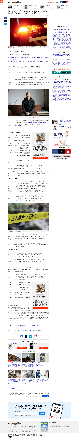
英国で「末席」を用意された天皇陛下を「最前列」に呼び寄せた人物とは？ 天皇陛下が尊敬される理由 (62, 83)
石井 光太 (36, 344)
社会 (11, 15)
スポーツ (15, 427)
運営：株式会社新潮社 (26, 431)
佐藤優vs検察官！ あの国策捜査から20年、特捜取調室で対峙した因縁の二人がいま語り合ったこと (62, 56)
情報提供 (50, 2)
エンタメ (30, 426)
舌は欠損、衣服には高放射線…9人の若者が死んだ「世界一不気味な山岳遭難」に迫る (62, 87)
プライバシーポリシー (11, 431)
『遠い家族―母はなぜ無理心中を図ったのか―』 (22, 330)
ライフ (34, 426)
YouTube (68, 150)
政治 (22, 426)
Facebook (55, 150)
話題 (15, 426)
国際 (25, 426)
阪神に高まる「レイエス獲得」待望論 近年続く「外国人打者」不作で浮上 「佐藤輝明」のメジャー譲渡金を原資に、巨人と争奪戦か (62, 35)
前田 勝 (14, 344)
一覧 (70, 26)
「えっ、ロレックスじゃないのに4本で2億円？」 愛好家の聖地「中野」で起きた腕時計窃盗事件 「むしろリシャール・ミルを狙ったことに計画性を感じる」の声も (62, 48)
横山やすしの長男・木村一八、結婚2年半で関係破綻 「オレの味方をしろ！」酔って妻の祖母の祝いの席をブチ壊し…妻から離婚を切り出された (62, 39)
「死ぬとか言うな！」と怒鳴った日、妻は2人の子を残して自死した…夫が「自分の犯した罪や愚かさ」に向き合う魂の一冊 (62, 91)
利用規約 (17, 415)
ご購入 (33, 430)
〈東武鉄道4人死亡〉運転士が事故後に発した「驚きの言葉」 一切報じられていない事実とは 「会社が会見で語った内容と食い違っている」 (28, 62)
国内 (8, 15)
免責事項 (36, 430)
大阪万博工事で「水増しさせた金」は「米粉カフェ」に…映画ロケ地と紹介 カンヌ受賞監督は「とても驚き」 (28, 58)
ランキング (10, 426)
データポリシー (18, 431)
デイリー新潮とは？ (11, 430)
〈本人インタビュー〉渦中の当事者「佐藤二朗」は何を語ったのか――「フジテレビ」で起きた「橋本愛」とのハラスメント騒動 (62, 63)
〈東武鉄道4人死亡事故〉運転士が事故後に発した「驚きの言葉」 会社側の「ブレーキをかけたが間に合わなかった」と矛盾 (62, 31)
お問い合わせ (22, 430)
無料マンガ (24, 427)
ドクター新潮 (31, 427)
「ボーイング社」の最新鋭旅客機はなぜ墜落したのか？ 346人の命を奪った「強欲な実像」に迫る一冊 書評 (62, 99)
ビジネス (10, 427)
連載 (19, 427)
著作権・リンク (27, 430)
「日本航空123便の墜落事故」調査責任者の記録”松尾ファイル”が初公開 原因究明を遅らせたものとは (62, 95)
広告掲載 (17, 430)
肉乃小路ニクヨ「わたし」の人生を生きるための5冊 (62, 60)
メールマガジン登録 (62, 158)
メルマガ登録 (56, 2)
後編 (19, 125)
